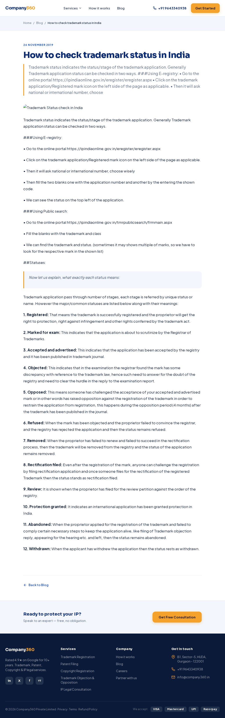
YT (39, 680)
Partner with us (126, 678)
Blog (121, 8)
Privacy (62, 709)
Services (71, 8)
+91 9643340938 (190, 669)
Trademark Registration (78, 657)
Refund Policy (87, 709)
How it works (99, 8)
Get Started (205, 8)
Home (27, 23)
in (9, 681)
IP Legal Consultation (76, 689)
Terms (73, 709)
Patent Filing (69, 664)
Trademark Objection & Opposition (77, 680)
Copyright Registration (77, 671)
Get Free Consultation (177, 617)
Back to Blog (39, 585)
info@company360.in (193, 677)
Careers (121, 671)
